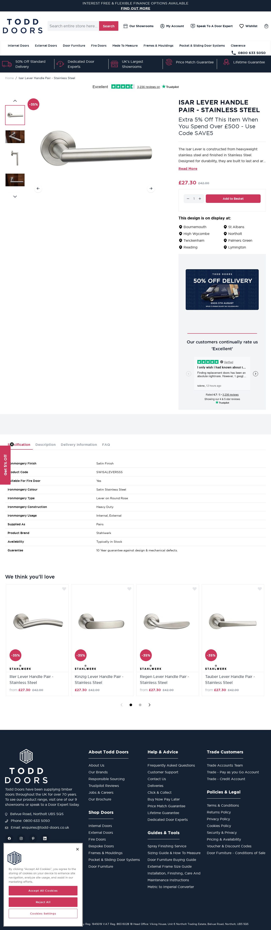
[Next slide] (149, 705)
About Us (96, 765)
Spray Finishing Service (167, 846)
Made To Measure (125, 45)
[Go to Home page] (23, 26)
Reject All (43, 902)
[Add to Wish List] (64, 588)
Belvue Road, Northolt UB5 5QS (36, 814)
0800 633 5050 (252, 53)
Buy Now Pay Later (164, 799)
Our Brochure (99, 799)
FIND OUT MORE (135, 8)
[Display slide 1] (131, 705)
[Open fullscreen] (95, 148)
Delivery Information (79, 444)
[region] (43, 885)
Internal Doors (18, 45)
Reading (191, 247)
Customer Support (163, 772)
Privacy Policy (218, 819)
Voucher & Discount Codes (229, 846)
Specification (19, 444)
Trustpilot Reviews (103, 786)
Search (109, 26)
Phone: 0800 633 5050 (30, 821)
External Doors (46, 45)
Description (45, 444)
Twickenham (194, 240)
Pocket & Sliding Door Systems (202, 45)
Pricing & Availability (224, 839)
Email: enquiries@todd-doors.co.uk (39, 827)
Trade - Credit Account (226, 779)
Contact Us (157, 779)
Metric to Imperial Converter (171, 887)
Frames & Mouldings (158, 45)
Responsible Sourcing (106, 779)
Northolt (235, 234)
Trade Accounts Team (225, 765)
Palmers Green (240, 240)
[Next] (151, 188)
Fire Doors (98, 45)
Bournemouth (195, 227)
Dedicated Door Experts (168, 819)
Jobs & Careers (100, 792)
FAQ (106, 444)
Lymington (237, 247)
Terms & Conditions (223, 805)
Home (9, 78)
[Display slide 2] (140, 705)
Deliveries (155, 786)
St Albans (236, 227)
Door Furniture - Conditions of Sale (236, 853)
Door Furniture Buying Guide (172, 860)
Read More (187, 168)
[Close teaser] (12, 444)
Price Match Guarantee (195, 62)
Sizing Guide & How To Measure (174, 853)
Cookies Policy (219, 826)
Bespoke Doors (101, 846)
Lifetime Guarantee (249, 62)
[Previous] (38, 188)
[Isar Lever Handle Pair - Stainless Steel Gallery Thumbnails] (15, 148)
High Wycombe (196, 234)
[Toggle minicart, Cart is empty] (266, 26)
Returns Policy (219, 812)
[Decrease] (188, 198)
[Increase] (200, 198)
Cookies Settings (43, 913)
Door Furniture (74, 45)
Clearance (238, 45)
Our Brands (98, 772)
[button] (5, 465)
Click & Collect (159, 792)
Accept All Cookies (43, 890)
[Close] (77, 849)
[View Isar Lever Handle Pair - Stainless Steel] (15, 115)
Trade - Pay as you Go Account (233, 772)
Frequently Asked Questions (171, 765)
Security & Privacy (222, 832)
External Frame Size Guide (170, 866)
